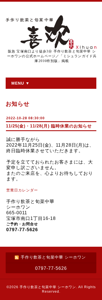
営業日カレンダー (22, 190)
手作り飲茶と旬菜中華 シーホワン (48, 287)
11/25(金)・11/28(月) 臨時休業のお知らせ (49, 125)
